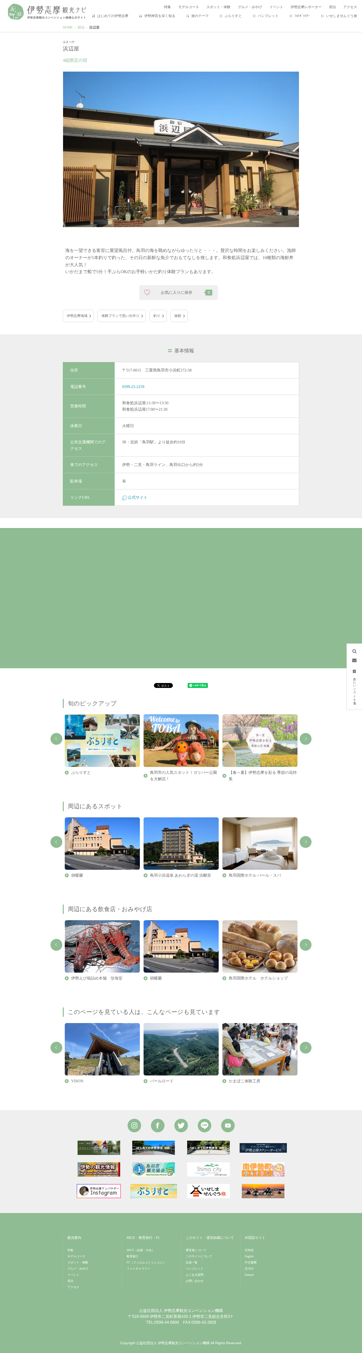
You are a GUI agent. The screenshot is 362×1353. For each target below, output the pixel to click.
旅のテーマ (200, 16)
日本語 (249, 1250)
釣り (156, 316)
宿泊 (81, 27)
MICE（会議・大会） (141, 1250)
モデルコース (76, 1256)
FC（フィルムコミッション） (146, 1262)
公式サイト (138, 497)
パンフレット (268, 16)
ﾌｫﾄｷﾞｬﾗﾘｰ (302, 16)
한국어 (249, 1268)
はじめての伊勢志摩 (112, 16)
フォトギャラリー (138, 1268)
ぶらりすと (233, 16)
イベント (73, 1274)
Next (306, 739)
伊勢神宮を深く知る (159, 16)
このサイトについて (199, 1256)
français (249, 1274)
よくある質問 (194, 1274)
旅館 (177, 316)
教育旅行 (132, 1256)
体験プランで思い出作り (120, 316)
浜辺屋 (94, 27)
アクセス (73, 1287)
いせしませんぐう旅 (341, 16)
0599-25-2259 (133, 387)
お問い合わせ (194, 1281)
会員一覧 (191, 1262)
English (249, 1256)
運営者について (196, 1250)
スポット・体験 (77, 1262)
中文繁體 (251, 1262)
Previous (56, 739)
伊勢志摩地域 (77, 316)
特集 (70, 1250)
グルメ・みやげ (77, 1268)
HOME (68, 27)
